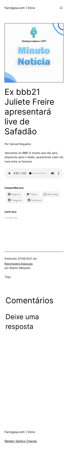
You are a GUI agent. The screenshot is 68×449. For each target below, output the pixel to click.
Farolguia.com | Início (20, 8)
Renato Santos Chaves (21, 441)
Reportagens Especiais (19, 263)
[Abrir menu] (61, 8)
